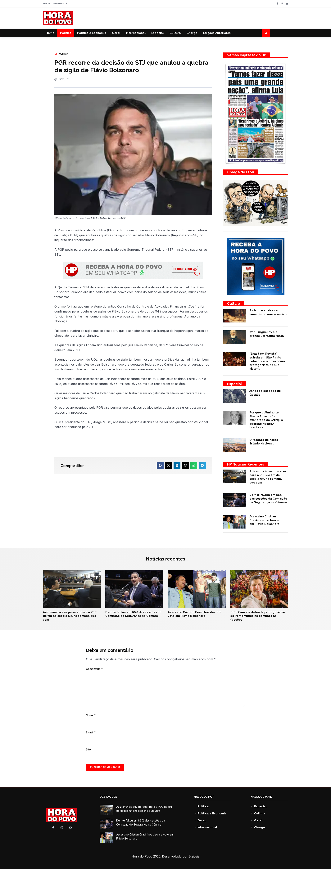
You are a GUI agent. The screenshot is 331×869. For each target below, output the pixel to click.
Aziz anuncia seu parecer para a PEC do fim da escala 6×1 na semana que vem (267, 477)
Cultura (175, 33)
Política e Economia (91, 33)
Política (65, 33)
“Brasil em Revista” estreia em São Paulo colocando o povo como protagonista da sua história (267, 361)
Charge (192, 33)
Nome (91, 715)
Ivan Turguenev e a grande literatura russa (266, 334)
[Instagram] (282, 3)
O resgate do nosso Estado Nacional (263, 441)
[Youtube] (287, 3)
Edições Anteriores (217, 33)
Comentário (94, 668)
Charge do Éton (240, 172)
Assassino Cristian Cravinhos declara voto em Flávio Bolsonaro (266, 520)
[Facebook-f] (277, 3)
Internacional (136, 33)
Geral (116, 33)
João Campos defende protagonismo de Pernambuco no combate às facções (257, 615)
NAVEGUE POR (204, 797)
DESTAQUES (108, 797)
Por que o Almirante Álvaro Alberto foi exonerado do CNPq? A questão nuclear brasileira (266, 420)
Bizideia (194, 856)
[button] (266, 33)
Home (50, 33)
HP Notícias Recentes (245, 464)
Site (88, 749)
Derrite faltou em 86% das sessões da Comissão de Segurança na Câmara (268, 498)
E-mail (91, 732)
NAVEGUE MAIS (261, 797)
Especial (157, 33)
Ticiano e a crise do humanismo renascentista (268, 312)
